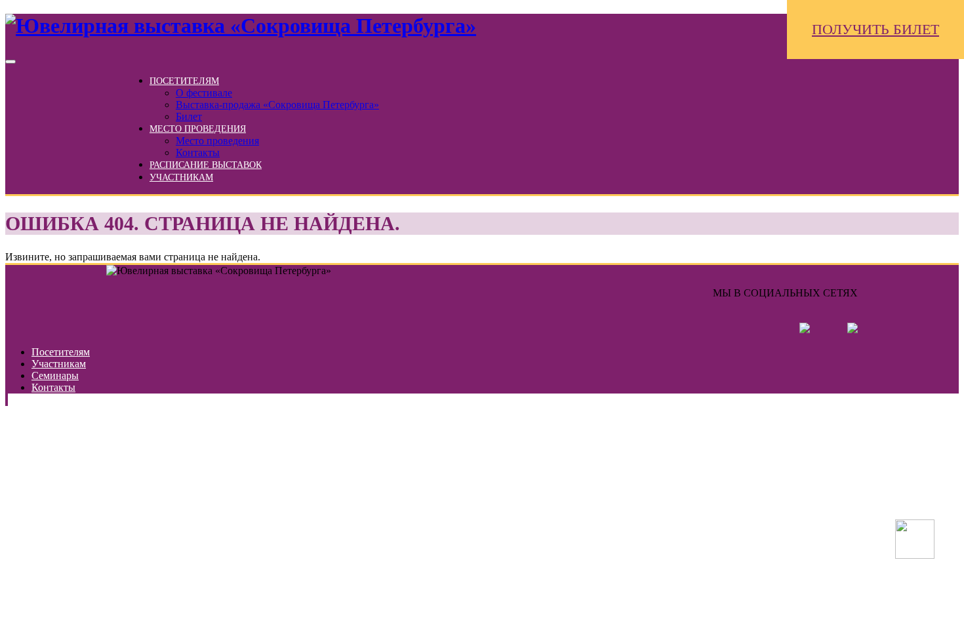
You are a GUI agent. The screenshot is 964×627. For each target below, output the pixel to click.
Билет (189, 116)
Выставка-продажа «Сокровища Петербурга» (277, 104)
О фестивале (204, 92)
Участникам (181, 177)
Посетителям (184, 81)
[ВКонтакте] (787, 329)
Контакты (198, 152)
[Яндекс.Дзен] (835, 329)
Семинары (55, 375)
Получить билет (875, 29)
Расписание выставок (206, 165)
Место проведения (198, 129)
